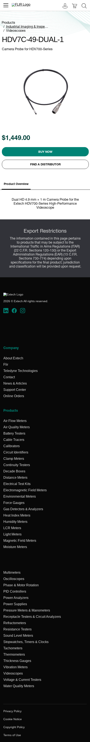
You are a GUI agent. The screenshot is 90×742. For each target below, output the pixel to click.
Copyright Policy (14, 727)
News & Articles (15, 383)
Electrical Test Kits (17, 484)
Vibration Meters (15, 667)
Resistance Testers (17, 629)
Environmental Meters (19, 496)
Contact (9, 377)
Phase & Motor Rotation (21, 585)
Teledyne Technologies (20, 371)
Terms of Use (12, 735)
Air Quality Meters (16, 427)
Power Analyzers (15, 598)
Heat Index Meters (16, 515)
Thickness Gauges (17, 661)
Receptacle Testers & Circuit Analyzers (32, 616)
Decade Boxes (14, 471)
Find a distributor (45, 164)
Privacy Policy (12, 711)
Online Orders (13, 396)
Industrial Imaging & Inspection (29, 27)
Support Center (14, 389)
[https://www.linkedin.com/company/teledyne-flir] (5, 311)
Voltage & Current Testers (22, 679)
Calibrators (11, 446)
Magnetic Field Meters (19, 540)
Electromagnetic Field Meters (25, 490)
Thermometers (14, 654)
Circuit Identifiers (15, 452)
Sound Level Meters (18, 635)
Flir (5, 364)
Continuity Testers (16, 465)
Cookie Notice (12, 719)
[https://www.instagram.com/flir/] (22, 311)
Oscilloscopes (13, 579)
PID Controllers (14, 591)
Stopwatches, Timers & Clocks (26, 642)
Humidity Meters (15, 521)
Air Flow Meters (15, 421)
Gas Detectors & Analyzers (23, 509)
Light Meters (12, 534)
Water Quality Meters (18, 686)
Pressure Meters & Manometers (26, 610)
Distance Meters (15, 477)
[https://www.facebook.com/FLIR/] (14, 311)
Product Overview (16, 184)
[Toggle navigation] (5, 5)
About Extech (13, 358)
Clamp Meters (13, 458)
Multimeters (12, 572)
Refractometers (14, 623)
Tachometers (12, 648)
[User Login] (63, 6)
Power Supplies (15, 604)
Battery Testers (14, 433)
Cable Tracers (13, 440)
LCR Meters (12, 528)
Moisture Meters (15, 547)
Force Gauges (13, 503)
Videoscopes (16, 31)
